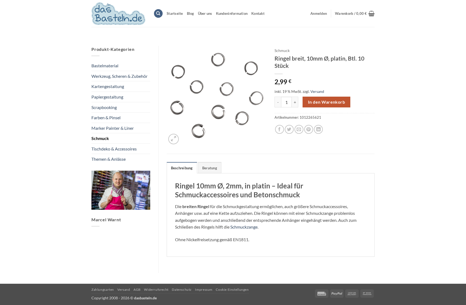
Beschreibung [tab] (182, 168)
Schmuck (100, 138)
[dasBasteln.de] (118, 13)
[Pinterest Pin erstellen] (308, 129)
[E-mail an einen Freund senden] (298, 129)
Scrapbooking (104, 107)
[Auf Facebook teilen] (279, 129)
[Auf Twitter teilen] (289, 129)
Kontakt (258, 13)
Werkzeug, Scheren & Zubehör (119, 76)
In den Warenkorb (326, 102)
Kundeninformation (232, 13)
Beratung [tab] (209, 168)
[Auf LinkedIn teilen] (318, 129)
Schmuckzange (244, 226)
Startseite (175, 13)
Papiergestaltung (107, 96)
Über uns (205, 13)
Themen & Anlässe (108, 159)
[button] (355, 13)
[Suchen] (158, 13)
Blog (190, 13)
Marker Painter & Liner (112, 128)
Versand (317, 91)
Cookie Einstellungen (232, 290)
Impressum (204, 290)
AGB (137, 290)
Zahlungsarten (102, 290)
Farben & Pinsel (106, 117)
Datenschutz (182, 290)
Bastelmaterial (104, 65)
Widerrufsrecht (156, 290)
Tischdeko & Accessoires (114, 148)
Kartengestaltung (107, 86)
